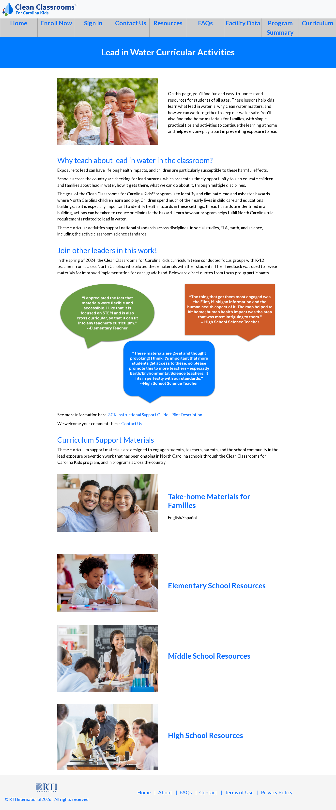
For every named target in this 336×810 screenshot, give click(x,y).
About (165, 792)
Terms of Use (239, 792)
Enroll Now (56, 23)
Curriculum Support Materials (105, 439)
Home (18, 23)
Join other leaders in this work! (107, 250)
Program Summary (280, 27)
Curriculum (317, 23)
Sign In (93, 23)
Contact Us (130, 23)
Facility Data (243, 23)
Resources (168, 23)
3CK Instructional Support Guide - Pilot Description (155, 414)
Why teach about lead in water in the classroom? (135, 160)
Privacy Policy (276, 792)
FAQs (205, 23)
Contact (208, 792)
